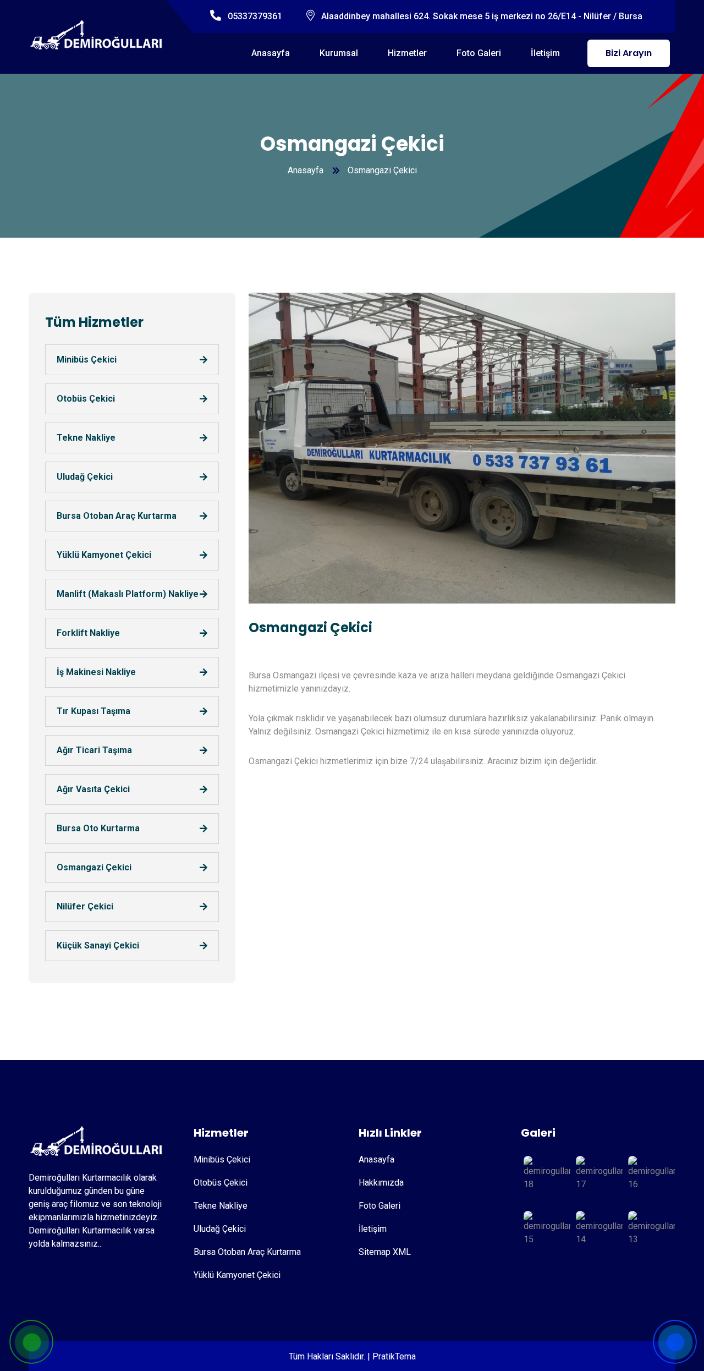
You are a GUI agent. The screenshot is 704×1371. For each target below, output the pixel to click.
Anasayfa (270, 53)
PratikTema (394, 1356)
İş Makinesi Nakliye (96, 672)
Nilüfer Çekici (85, 906)
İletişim (545, 53)
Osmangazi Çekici (94, 867)
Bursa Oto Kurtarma (98, 828)
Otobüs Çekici (86, 398)
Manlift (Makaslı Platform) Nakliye (128, 594)
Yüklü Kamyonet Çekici (104, 555)
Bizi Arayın (629, 53)
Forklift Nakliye (88, 633)
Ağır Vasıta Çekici (93, 789)
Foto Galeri (479, 53)
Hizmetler (407, 53)
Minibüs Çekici (87, 359)
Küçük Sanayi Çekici (98, 945)
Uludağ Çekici (85, 476)
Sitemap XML (385, 1252)
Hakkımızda (381, 1182)
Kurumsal (339, 53)
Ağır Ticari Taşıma (94, 750)
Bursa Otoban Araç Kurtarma (117, 516)
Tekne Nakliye (86, 437)
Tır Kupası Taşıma (93, 711)
